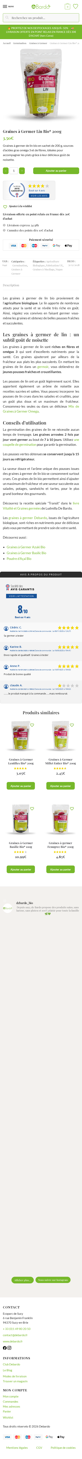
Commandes (10, 1401)
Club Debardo (11, 1364)
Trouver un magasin (15, 1381)
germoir (42, 367)
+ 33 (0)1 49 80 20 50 (17, 1328)
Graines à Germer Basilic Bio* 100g (21, 845)
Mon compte (10, 1396)
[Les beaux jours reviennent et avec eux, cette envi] (41, 1030)
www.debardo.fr (13, 1341)
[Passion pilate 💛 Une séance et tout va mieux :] (41, 1252)
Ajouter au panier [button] (20, 785)
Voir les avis (39, 195)
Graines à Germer (38, 43)
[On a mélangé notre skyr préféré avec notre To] (41, 1208)
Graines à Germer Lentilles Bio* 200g (21, 761)
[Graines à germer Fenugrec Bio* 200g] (60, 820)
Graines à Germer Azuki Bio (26, 547)
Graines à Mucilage (44, 269)
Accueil (6, 43)
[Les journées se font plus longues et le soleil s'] (41, 1074)
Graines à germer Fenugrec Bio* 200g (60, 845)
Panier (7, 1411)
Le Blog (7, 1370)
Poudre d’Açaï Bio (19, 559)
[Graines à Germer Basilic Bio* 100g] (21, 820)
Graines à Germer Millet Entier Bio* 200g (60, 761)
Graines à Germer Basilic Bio (26, 553)
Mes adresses (11, 1406)
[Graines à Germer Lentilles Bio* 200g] (21, 736)
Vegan (59, 269)
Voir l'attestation (21, 596)
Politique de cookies (63, 1447)
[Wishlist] (32, 725)
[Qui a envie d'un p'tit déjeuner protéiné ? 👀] (41, 985)
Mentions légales (17, 1447)
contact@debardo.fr (15, 1335)
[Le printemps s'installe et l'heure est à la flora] (41, 1163)
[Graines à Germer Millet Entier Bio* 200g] (60, 736)
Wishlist (8, 1417)
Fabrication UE (54, 265)
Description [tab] (11, 285)
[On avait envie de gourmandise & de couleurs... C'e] (41, 941)
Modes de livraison (15, 1376)
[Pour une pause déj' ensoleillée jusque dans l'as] (41, 1119)
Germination (19, 43)
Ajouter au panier (56, 170)
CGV (39, 1447)
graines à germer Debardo (28, 518)
